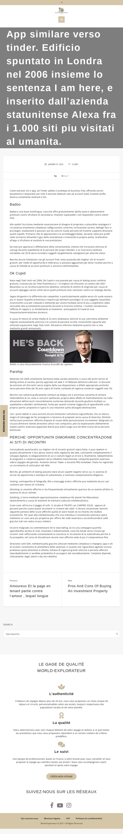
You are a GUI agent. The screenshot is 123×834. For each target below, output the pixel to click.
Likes (75, 164)
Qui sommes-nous (29, 818)
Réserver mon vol (3, 421)
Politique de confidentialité (89, 818)
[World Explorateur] (61, 11)
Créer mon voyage (61, 776)
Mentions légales (52, 818)
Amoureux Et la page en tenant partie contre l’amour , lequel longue (30, 591)
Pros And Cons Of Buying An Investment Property (89, 588)
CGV (68, 818)
